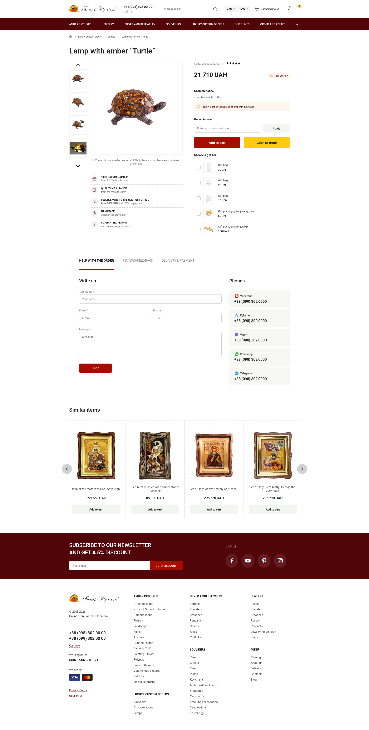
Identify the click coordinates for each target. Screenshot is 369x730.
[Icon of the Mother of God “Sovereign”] (96, 455)
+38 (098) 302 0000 (250, 320)
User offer (75, 695)
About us (256, 663)
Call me (128, 11)
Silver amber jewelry (140, 24)
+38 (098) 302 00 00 (87, 632)
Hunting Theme (143, 643)
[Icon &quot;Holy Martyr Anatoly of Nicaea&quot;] (214, 455)
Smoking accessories (204, 702)
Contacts (257, 674)
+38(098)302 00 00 (138, 6)
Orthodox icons (143, 604)
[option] (78, 78)
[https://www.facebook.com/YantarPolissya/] (232, 561)
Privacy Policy (78, 690)
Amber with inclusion (203, 685)
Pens (193, 657)
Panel (137, 631)
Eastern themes (144, 665)
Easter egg (197, 713)
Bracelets (196, 609)
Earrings (195, 604)
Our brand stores (270, 8)
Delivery (256, 668)
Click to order (267, 143)
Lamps (111, 36)
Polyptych (140, 659)
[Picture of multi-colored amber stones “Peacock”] (155, 455)
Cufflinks (195, 637)
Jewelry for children (263, 631)
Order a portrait (272, 24)
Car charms (197, 696)
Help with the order (96, 260)
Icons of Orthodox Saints (149, 609)
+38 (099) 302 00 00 (87, 638)
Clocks (194, 663)
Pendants (196, 620)
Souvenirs (173, 24)
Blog (254, 679)
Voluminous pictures (147, 670)
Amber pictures (80, 24)
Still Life (139, 676)
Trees (193, 668)
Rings (193, 631)
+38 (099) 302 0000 (250, 301)
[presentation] (67, 469)
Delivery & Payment (178, 260)
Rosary (255, 620)
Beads (255, 604)
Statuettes (196, 690)
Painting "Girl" (142, 648)
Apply (276, 128)
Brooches (196, 615)
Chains (194, 626)
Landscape (140, 626)
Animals (139, 637)
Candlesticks (198, 707)
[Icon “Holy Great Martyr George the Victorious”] (273, 455)
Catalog (256, 657)
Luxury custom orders (208, 24)
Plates (194, 674)
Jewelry (108, 24)
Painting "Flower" (144, 654)
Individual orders (144, 682)
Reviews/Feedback (137, 260)
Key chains (197, 679)
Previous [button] (78, 64)
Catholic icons (143, 615)
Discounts (242, 24)
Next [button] (78, 166)
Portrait (138, 620)
